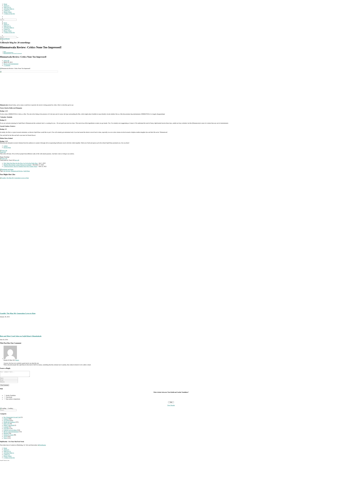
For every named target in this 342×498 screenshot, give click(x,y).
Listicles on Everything (10, 430)
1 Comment (7, 65)
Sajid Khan (26, 171)
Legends (6, 427)
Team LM (6, 60)
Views (5, 438)
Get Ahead (7, 420)
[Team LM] (3, 150)
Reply (17, 360)
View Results (171, 405)
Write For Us (7, 26)
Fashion (6, 419)
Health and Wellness (9, 422)
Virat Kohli (9, 397)
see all (17, 160)
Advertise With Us (9, 27)
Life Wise (6, 428)
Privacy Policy (8, 31)
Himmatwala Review (17, 171)
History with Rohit (9, 425)
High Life (6, 423)
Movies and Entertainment (11, 64)
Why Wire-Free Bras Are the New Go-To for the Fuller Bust (20, 163)
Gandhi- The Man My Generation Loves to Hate (17, 313)
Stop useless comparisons (13, 399)
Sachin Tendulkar (11, 395)
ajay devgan (6, 171)
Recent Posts (7, 147)
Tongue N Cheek (8, 435)
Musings (6, 433)
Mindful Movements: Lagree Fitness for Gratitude (18, 165)
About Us (6, 24)
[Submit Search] (17, 37)
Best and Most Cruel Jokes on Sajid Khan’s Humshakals (20, 336)
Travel (5, 436)
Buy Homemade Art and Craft (12, 417)
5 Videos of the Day (9, 32)
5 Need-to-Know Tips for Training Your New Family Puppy (20, 166)
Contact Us (7, 29)
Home (5, 23)
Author (6, 146)
